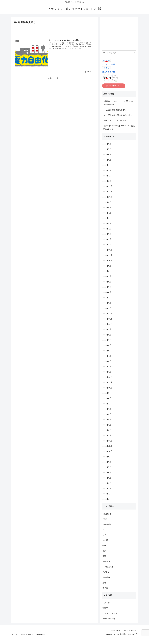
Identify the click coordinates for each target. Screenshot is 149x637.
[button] (134, 52)
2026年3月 (106, 170)
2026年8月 (106, 144)
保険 (104, 546)
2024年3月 (106, 298)
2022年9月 (106, 393)
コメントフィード (109, 613)
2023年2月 (106, 366)
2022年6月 (106, 409)
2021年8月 (106, 462)
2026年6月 (106, 154)
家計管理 (106, 562)
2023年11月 (107, 319)
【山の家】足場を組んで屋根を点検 (117, 115)
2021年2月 (106, 494)
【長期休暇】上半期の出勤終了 (115, 120)
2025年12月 (107, 186)
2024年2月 (106, 303)
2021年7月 (106, 467)
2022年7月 (106, 404)
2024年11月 (107, 255)
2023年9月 (106, 329)
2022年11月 (107, 382)
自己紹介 (106, 572)
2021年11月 (107, 446)
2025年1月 (106, 245)
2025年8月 (106, 207)
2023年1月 (106, 372)
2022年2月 (106, 430)
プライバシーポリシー (129, 630)
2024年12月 (107, 250)
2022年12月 (107, 377)
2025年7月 (106, 213)
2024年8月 (106, 271)
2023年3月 (106, 361)
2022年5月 (106, 414)
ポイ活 (105, 540)
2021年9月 (106, 457)
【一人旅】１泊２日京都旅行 (114, 110)
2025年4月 (106, 229)
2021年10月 (107, 451)
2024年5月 (106, 287)
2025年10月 (107, 197)
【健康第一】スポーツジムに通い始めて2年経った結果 (118, 103)
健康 (104, 551)
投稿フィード (107, 608)
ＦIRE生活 (106, 524)
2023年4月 (106, 356)
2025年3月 (106, 234)
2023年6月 (106, 345)
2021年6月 (106, 472)
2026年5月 (106, 160)
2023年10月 (107, 324)
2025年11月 (107, 192)
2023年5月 (106, 351)
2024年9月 (106, 266)
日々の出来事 (107, 567)
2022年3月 (106, 425)
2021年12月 (107, 441)
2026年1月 (106, 181)
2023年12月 (107, 313)
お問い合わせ (115, 630)
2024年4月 (106, 292)
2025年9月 (106, 202)
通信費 (105, 588)
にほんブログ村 (108, 64)
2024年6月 (106, 282)
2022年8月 (106, 398)
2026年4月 (106, 165)
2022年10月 (107, 388)
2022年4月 (106, 419)
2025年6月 (106, 218)
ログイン (106, 603)
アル (104, 530)
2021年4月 (106, 483)
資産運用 (106, 577)
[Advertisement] (54, 30)
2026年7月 (106, 149)
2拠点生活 (106, 514)
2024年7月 (106, 276)
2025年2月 (106, 239)
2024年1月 (106, 308)
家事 (104, 556)
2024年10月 (107, 260)
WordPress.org (108, 619)
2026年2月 (106, 176)
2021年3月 (106, 488)
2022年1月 (106, 435)
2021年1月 (106, 499)
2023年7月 (106, 340)
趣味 (104, 583)
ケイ (104, 535)
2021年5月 (106, 478)
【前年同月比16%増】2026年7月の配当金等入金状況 (118, 127)
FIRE (104, 519)
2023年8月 (106, 335)
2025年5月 (106, 223)
